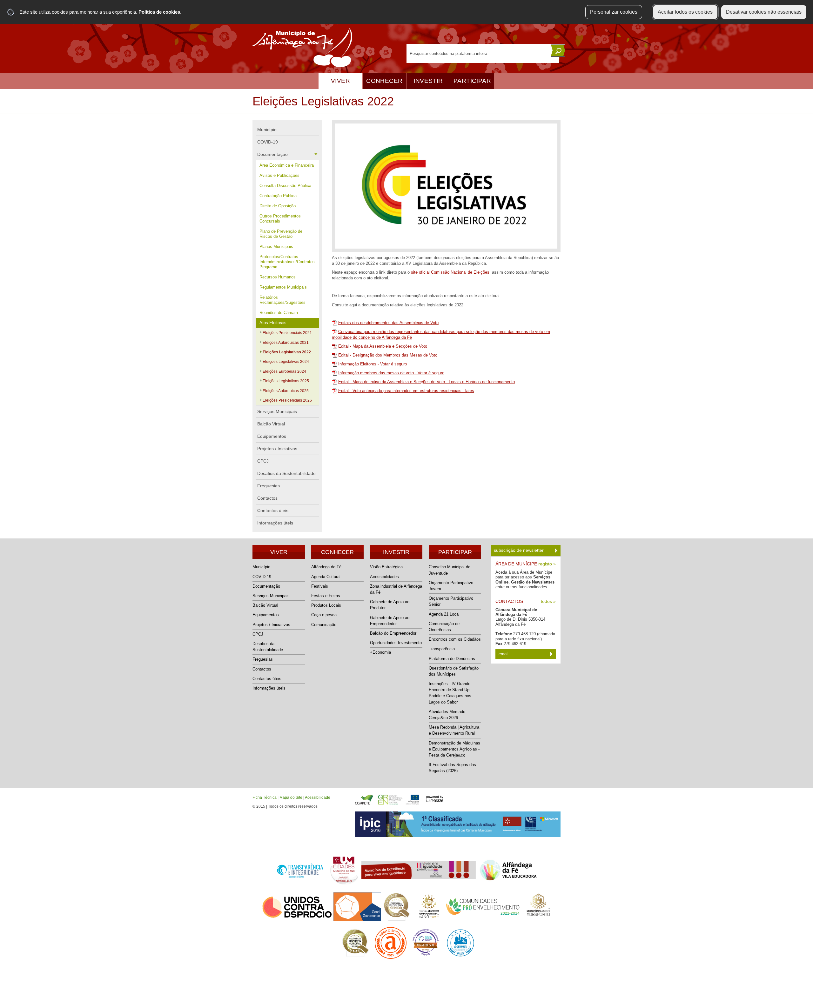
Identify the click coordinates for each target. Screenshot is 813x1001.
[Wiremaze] (435, 798)
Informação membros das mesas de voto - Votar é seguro (391, 372)
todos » (548, 601)
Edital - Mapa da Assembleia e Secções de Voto (382, 346)
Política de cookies (159, 12)
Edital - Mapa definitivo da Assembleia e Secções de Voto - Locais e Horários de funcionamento (426, 381)
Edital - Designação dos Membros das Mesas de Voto (387, 355)
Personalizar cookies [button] (613, 12)
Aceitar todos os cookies (685, 12)
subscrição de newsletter (519, 550)
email (504, 653)
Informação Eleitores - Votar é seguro (372, 364)
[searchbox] (482, 53)
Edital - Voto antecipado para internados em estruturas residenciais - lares (406, 390)
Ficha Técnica (264, 797)
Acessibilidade (317, 797)
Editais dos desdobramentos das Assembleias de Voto (388, 322)
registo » (547, 564)
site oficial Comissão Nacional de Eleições (450, 272)
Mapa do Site (290, 797)
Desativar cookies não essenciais (764, 12)
